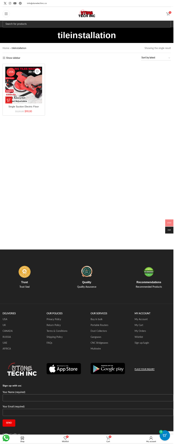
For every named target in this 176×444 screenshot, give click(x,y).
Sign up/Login (142, 343)
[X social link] (5, 3)
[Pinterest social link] (20, 3)
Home (6, 48)
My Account (141, 319)
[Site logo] (87, 14)
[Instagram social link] (10, 3)
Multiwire (96, 349)
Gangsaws (96, 337)
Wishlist (139, 337)
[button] (8, 100)
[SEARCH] (167, 24)
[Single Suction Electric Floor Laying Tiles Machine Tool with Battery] (23, 85)
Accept (160, 439)
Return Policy (54, 325)
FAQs (49, 343)
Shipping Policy (55, 337)
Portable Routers (99, 325)
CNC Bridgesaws (99, 343)
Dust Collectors (99, 331)
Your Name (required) (14, 392)
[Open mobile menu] (6, 13)
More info (143, 439)
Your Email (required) (14, 407)
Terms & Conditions (57, 331)
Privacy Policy (54, 319)
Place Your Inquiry (145, 369)
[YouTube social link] (15, 3)
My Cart (139, 325)
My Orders (140, 331)
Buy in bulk (96, 319)
